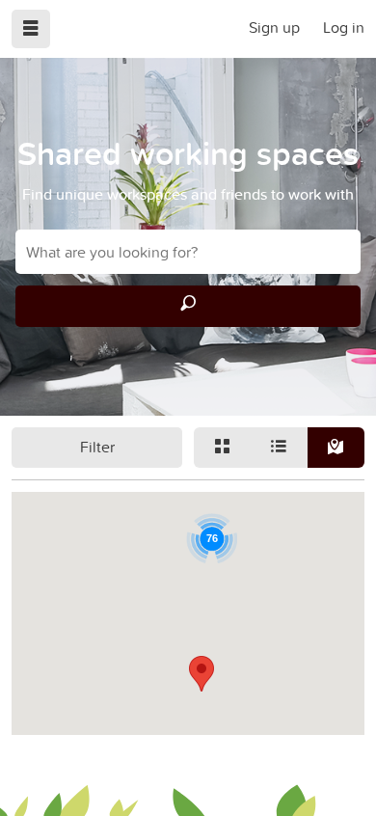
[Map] (336, 447)
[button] (201, 673)
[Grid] (222, 447)
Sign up (274, 27)
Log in (343, 27)
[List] (279, 447)
